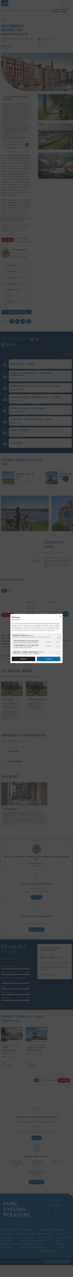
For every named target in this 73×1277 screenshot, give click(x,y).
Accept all (49, 659)
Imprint (14, 619)
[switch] (57, 637)
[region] (36, 644)
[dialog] (36, 638)
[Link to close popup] (60, 616)
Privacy (19, 619)
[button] (55, 638)
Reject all (23, 659)
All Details (48, 642)
